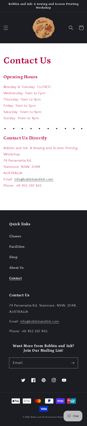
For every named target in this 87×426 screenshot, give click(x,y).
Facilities (17, 247)
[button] (6, 28)
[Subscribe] (73, 363)
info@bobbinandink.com (33, 179)
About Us (16, 268)
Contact (15, 278)
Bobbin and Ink (38, 417)
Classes (15, 236)
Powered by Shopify (54, 417)
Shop (13, 257)
